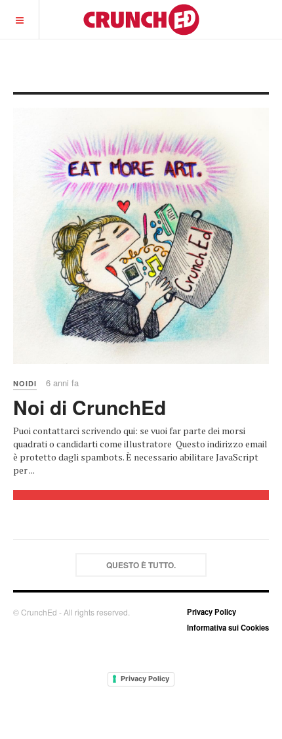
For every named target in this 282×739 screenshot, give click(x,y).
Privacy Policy (211, 611)
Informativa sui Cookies (228, 627)
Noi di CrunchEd (89, 407)
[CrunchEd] (141, 19)
